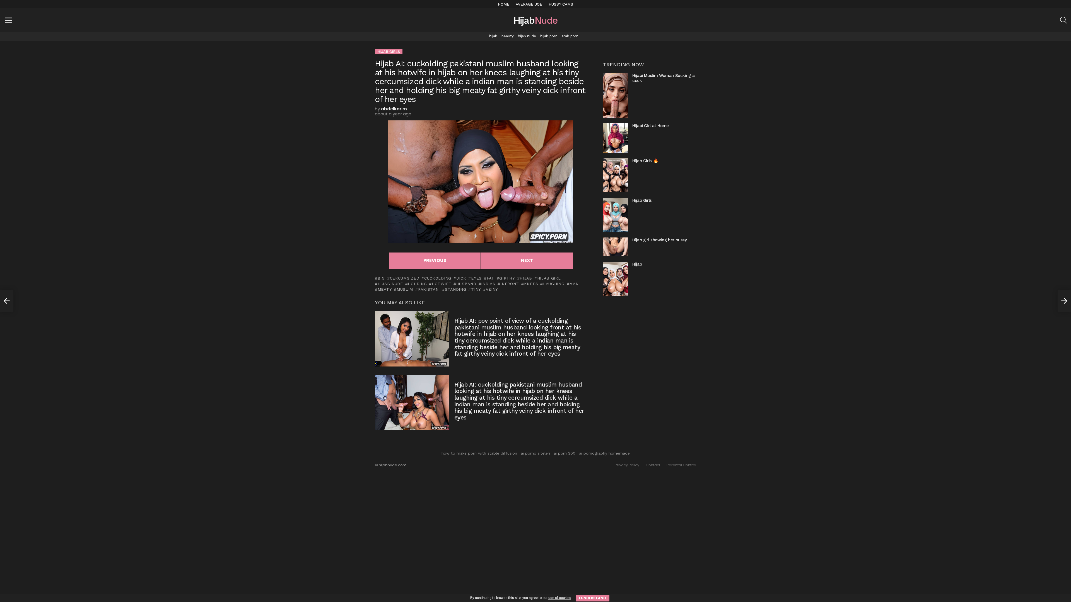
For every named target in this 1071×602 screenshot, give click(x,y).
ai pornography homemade (604, 453)
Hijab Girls (642, 200)
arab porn (570, 36)
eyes (476, 278)
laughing (553, 283)
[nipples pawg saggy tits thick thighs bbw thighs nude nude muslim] (6, 301)
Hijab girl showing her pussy (659, 239)
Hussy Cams (561, 4)
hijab (493, 36)
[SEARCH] (1063, 20)
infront (509, 283)
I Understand (592, 598)
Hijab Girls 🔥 (645, 160)
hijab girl (549, 278)
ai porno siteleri (535, 453)
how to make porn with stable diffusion (479, 453)
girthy (507, 278)
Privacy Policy (627, 465)
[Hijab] (615, 279)
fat (491, 278)
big (381, 278)
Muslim (405, 289)
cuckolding (437, 278)
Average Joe (529, 4)
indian (488, 283)
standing (455, 289)
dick (461, 278)
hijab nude (527, 36)
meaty (385, 289)
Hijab (637, 264)
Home (503, 4)
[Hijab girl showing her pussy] (615, 246)
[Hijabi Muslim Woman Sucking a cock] (615, 95)
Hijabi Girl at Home (650, 125)
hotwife (441, 283)
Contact (653, 465)
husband (466, 283)
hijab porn (549, 36)
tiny (476, 289)
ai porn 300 (564, 453)
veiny (492, 289)
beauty (507, 36)
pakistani (429, 289)
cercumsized (404, 278)
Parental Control (681, 465)
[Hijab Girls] (615, 215)
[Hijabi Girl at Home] (615, 137)
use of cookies (559, 598)
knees (531, 283)
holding (417, 283)
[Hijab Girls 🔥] (615, 175)
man (573, 283)
